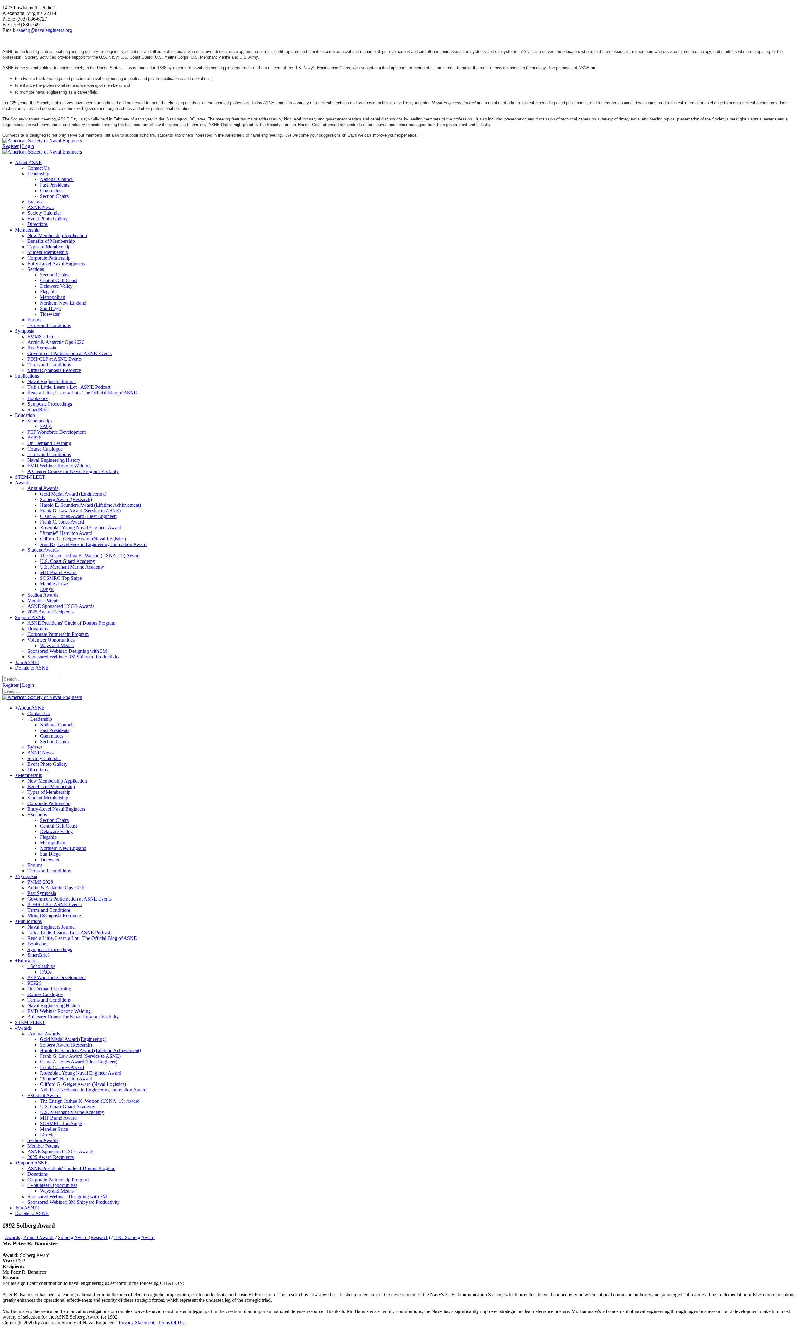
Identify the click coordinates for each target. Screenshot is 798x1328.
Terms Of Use (171, 1322)
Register (10, 146)
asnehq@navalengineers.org (44, 30)
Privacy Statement (136, 1322)
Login (28, 146)
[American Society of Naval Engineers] (42, 140)
